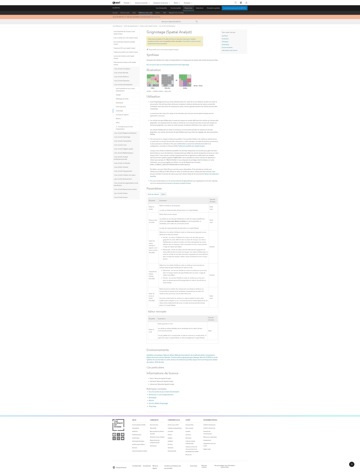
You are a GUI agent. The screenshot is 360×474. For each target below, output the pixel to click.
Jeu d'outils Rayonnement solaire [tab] (126, 189)
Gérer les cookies (204, 466)
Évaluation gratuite (213, 8)
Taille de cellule (168, 355)
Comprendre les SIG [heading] (174, 420)
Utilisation (225, 41)
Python (157, 13)
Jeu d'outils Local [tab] (120, 145)
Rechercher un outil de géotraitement (161, 394)
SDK (164, 13)
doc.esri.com (156, 17)
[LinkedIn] (122, 434)
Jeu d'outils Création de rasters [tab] (125, 175)
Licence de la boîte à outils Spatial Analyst (124, 57)
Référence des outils (145, 13)
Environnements (227, 47)
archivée (171, 39)
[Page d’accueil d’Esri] (116, 2)
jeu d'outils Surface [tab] (121, 193)
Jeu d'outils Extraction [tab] (122, 81)
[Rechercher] (235, 2)
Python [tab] (163, 194)
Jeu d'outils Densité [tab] (121, 73)
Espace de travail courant (155, 357)
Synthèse (225, 36)
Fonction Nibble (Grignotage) (158, 403)
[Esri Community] (114, 438)
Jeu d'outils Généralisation (167, 26)
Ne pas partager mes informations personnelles (225, 466)
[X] (118, 434)
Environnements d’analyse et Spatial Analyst (124, 43)
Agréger (118, 95)
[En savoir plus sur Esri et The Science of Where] (118, 425)
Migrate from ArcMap (176, 13)
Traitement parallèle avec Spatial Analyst (126, 52)
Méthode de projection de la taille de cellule (189, 355)
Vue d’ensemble (161, 8)
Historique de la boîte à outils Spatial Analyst (125, 63)
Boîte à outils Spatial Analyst (148, 26)
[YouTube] (122, 438)
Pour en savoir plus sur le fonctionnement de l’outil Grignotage (168, 65)
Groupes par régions (122, 114)
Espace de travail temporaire (202, 360)
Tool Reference (117, 26)
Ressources (188, 8)
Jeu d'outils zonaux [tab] (121, 197)
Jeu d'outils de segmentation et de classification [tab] (126, 184)
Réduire (118, 118)
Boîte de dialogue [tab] (153, 194)
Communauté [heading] (154, 420)
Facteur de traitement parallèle (181, 360)
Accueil (114, 13)
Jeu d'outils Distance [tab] (122, 76)
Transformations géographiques (182, 357)
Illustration (225, 39)
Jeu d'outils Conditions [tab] (122, 69)
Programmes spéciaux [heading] (210, 420)
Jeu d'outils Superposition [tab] (123, 171)
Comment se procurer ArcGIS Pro (234, 8)
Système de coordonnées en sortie (158, 360)
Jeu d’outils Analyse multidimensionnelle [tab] (121, 158)
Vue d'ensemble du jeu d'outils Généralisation (125, 90)
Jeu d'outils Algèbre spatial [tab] (124, 149)
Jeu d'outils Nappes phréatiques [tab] (125, 133)
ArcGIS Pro (116, 8)
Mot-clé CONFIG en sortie (209, 357)
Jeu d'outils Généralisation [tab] (124, 84)
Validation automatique (155, 355)
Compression (209, 355)
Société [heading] (188, 420)
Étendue (167, 357)
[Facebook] (114, 434)
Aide (134, 13)
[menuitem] (139, 425)
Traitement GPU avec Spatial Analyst (124, 48)
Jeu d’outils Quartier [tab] (121, 167)
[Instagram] (118, 438)
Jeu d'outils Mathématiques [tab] (124, 153)
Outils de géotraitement (131, 26)
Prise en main (124, 13)
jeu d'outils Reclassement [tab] (123, 179)
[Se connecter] (246, 2)
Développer (119, 103)
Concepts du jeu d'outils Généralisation (124, 128)
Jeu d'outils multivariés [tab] (122, 163)
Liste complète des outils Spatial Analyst (126, 38)
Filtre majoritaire (121, 107)
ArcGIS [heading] (134, 420)
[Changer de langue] (240, 2)
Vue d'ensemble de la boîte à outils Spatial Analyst (124, 33)
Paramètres (225, 44)
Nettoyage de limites (122, 99)
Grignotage (119, 111)
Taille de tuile (159, 362)
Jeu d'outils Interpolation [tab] (123, 141)
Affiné (117, 122)
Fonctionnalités (176, 8)
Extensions (199, 8)
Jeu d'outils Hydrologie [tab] (122, 137)
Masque (196, 357)
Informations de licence (229, 50)
